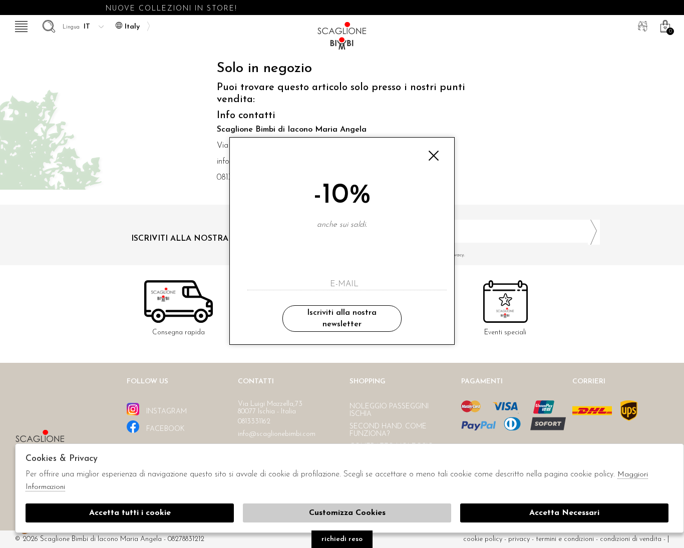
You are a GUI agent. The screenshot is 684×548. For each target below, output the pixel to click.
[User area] (641, 25)
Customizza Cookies (347, 513)
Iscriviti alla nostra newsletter (342, 318)
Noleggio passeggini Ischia (389, 410)
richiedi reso (342, 539)
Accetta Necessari (564, 513)
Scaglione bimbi (342, 39)
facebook (164, 429)
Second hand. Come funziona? (388, 430)
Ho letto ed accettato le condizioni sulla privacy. (412, 255)
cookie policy (482, 539)
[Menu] (20, 25)
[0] (664, 25)
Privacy (519, 539)
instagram (165, 411)
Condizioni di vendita (630, 539)
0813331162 (254, 421)
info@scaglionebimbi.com (276, 434)
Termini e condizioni (565, 539)
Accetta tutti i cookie (130, 513)
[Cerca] (48, 25)
